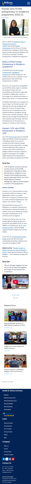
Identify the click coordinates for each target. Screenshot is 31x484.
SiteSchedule (7, 409)
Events (3, 17)
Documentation (8, 426)
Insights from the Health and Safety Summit (14, 347)
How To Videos (8, 429)
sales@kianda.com (6, 472)
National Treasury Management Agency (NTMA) (14, 44)
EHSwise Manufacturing (10, 400)
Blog (5, 437)
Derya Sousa (13, 137)
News (7, 17)
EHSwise (6, 395)
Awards (6, 448)
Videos (5, 434)
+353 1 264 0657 (8, 468)
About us (6, 446)
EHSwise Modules (8, 403)
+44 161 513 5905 (8, 466)
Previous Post (15, 295)
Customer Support (9, 454)
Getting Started (8, 431)
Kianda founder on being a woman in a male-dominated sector (14, 250)
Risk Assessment (8, 406)
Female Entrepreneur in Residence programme (12, 72)
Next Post (15, 298)
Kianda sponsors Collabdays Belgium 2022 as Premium (14, 370)
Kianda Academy (8, 423)
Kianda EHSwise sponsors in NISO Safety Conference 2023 (14, 324)
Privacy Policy (7, 451)
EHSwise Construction (9, 397)
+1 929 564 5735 (9, 470)
